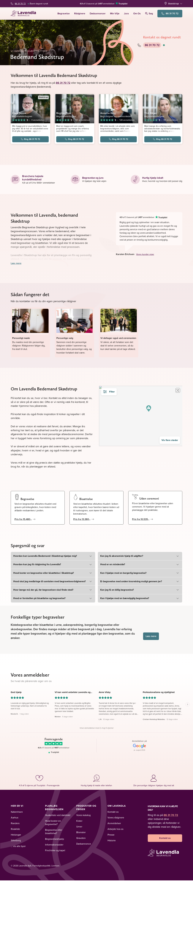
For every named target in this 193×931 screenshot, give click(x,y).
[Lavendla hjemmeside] (25, 13)
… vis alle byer (18, 846)
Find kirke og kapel (55, 850)
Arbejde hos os (115, 829)
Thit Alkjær (150, 113)
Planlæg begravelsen (54, 807)
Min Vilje (114, 13)
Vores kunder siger (145, 254)
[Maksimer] (178, 390)
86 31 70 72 (20, 3)
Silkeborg (16, 840)
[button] (148, 408)
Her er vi (17, 806)
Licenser (55, 865)
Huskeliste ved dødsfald (57, 815)
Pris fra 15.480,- (23, 519)
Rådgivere (79, 13)
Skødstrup (173, 3)
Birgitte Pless (63, 113)
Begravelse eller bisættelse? (53, 831)
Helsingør (16, 834)
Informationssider (54, 844)
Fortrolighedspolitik (41, 865)
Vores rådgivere (116, 817)
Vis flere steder (169, 440)
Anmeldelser (114, 823)
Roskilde (15, 829)
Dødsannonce (83, 843)
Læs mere (16, 263)
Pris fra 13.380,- (81, 519)
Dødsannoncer (98, 13)
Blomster (81, 832)
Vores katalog (83, 815)
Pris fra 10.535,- (140, 519)
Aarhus (14, 817)
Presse (111, 834)
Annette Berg (108, 113)
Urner (79, 826)
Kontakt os (113, 811)
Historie (112, 840)
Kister (79, 820)
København (17, 811)
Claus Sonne (19, 113)
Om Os (137, 13)
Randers (15, 823)
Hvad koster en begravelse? (53, 822)
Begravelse (63, 13)
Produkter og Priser (86, 807)
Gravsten (81, 838)
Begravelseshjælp (54, 839)
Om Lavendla (117, 806)
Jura (126, 13)
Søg (151, 13)
